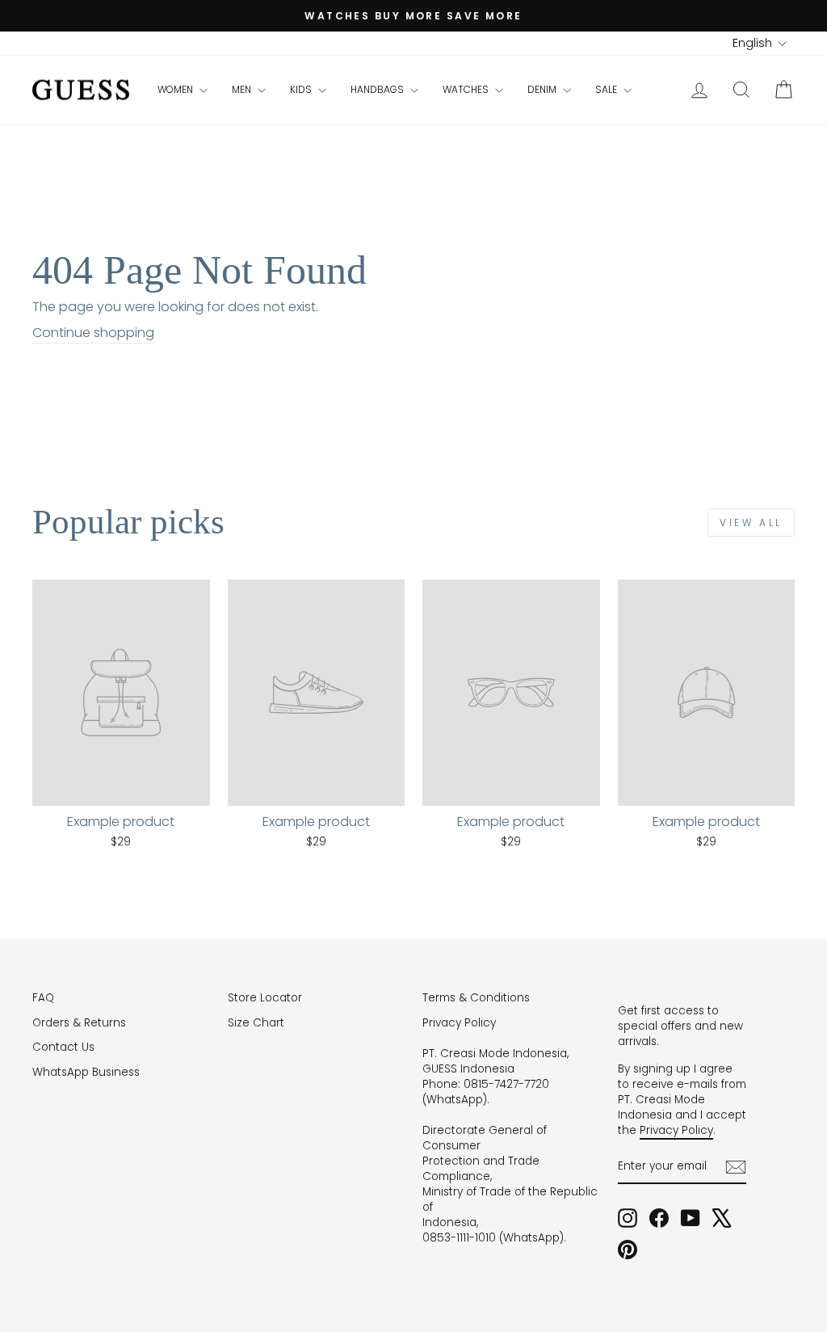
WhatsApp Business (86, 1072)
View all (751, 522)
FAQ (43, 997)
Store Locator (265, 997)
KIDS (302, 89)
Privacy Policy (459, 1023)
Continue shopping (93, 333)
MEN (243, 89)
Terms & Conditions (476, 997)
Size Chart (256, 1023)
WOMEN (176, 89)
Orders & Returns (79, 1023)
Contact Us (63, 1047)
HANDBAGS (378, 89)
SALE (607, 89)
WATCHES (467, 89)
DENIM (543, 89)
